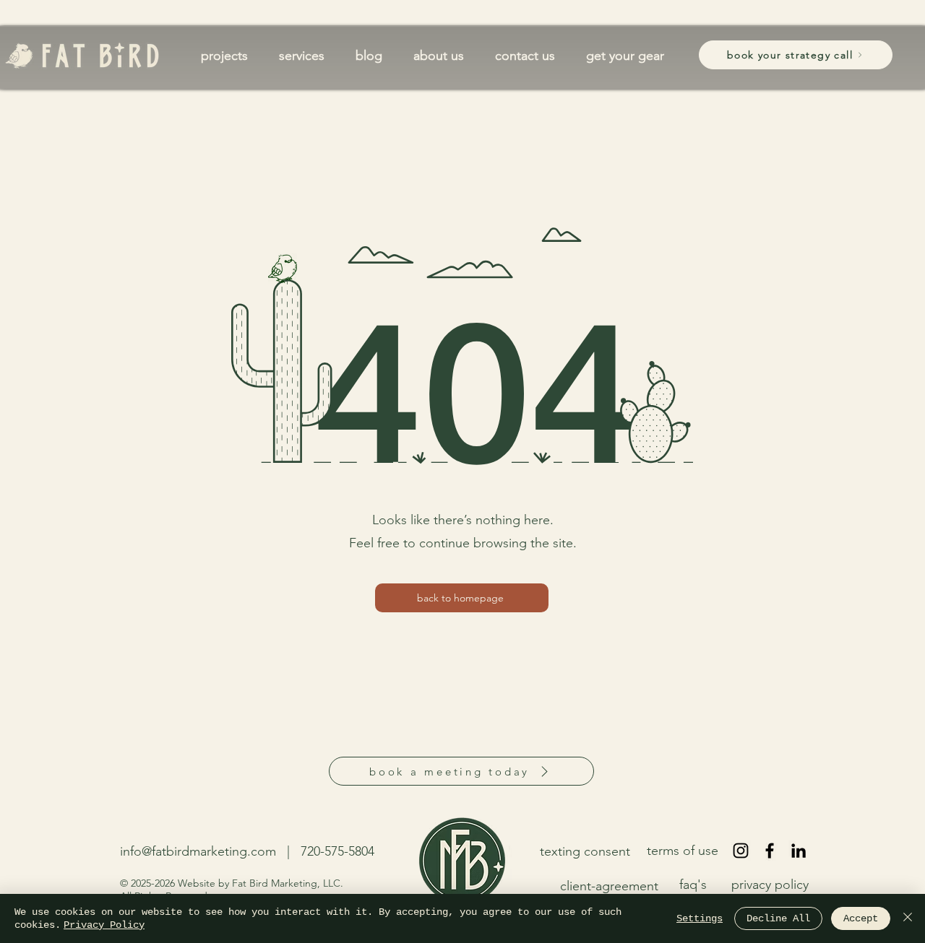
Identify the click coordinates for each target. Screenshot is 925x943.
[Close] (907, 918)
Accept (860, 918)
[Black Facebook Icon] (770, 850)
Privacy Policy (104, 925)
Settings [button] (699, 918)
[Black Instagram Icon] (741, 850)
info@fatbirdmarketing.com (198, 851)
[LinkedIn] (798, 850)
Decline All (778, 918)
